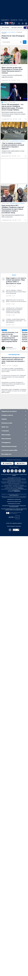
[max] (15, 470)
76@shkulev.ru (21, 488)
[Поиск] (19, 23)
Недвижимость (5, 20)
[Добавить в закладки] (25, 80)
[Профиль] (26, 23)
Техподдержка (6, 442)
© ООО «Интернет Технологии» (14, 526)
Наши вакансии (6, 438)
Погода (21, 20)
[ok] (12, 470)
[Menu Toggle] (2, 23)
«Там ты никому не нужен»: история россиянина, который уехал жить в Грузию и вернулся (13, 145)
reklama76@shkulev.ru (14, 495)
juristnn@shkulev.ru (16, 490)
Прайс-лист (5, 427)
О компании (5, 431)
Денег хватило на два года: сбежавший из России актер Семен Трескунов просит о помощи (12, 70)
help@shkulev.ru (17, 491)
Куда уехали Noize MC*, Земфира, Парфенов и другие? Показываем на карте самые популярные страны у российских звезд (13, 209)
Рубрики (4, 419)
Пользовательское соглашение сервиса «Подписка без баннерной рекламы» (14, 506)
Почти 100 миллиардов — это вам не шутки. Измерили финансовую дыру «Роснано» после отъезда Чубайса (12, 107)
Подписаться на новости (9, 411)
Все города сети (6, 454)
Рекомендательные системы (14, 503)
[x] (19, 470)
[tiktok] (23, 470)
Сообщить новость (7, 415)
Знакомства (14, 20)
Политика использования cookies (14, 501)
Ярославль (5, 32)
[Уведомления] (22, 23)
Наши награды (5, 434)
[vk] (8, 470)
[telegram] (4, 470)
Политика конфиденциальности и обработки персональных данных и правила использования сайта (14, 509)
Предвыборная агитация (9, 446)
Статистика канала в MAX (9, 450)
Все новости (12, 32)
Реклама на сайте (6, 423)
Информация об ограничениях (14, 499)
